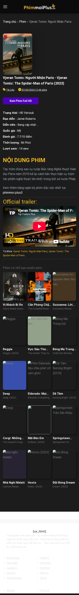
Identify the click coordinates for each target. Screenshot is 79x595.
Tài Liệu (10, 90)
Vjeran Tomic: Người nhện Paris (30, 251)
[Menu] (5, 6)
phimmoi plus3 (13, 192)
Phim (22, 21)
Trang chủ (9, 21)
